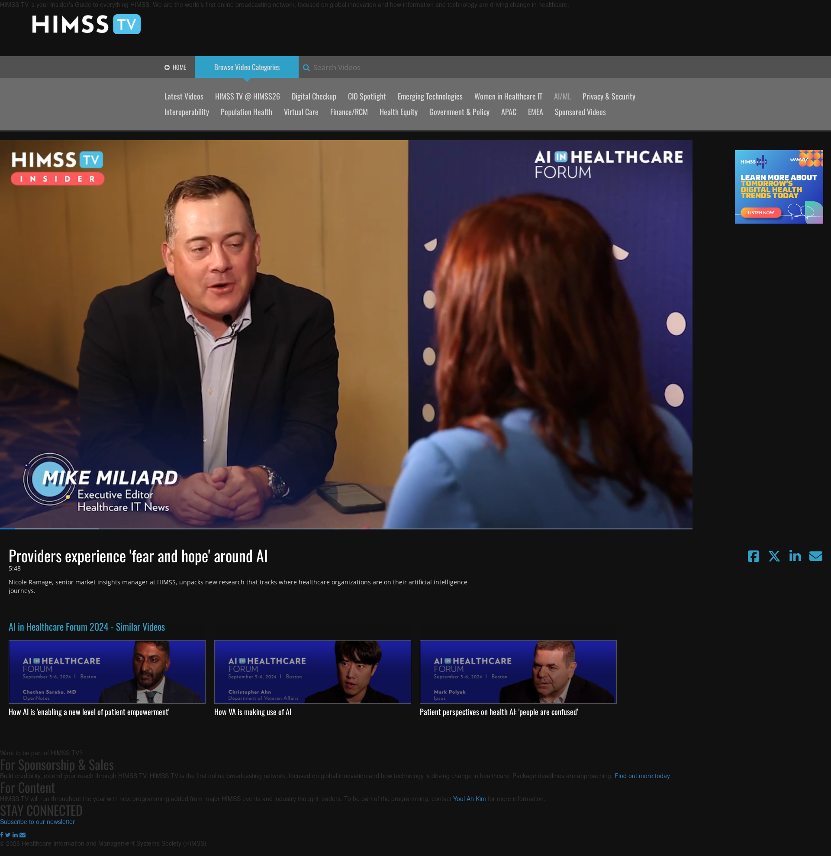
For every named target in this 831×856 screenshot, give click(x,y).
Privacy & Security (609, 96)
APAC (508, 111)
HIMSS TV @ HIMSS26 (247, 96)
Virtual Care (301, 111)
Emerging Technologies (430, 96)
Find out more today (642, 775)
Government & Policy (459, 111)
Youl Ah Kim (469, 798)
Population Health (246, 111)
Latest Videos (183, 96)
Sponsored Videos (580, 111)
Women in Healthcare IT (508, 96)
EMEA (535, 111)
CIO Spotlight (367, 96)
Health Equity (399, 111)
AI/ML (562, 96)
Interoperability (186, 111)
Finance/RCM (349, 111)
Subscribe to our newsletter (37, 821)
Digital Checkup (314, 96)
